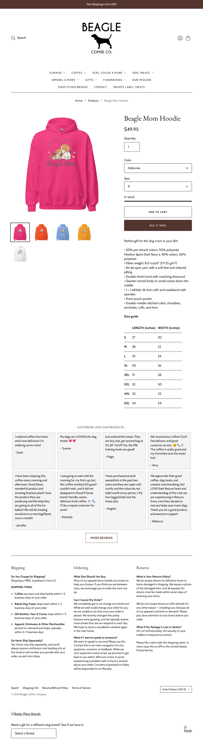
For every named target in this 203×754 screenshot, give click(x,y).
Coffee (77, 72)
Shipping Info (31, 688)
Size (127, 178)
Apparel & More (63, 79)
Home (78, 100)
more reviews (101, 538)
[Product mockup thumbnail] (20, 232)
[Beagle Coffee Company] (101, 38)
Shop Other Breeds (73, 87)
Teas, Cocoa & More (107, 72)
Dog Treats (141, 72)
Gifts (89, 79)
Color (127, 160)
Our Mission (141, 79)
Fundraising (112, 79)
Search (15, 688)
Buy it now (158, 225)
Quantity (130, 138)
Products (93, 100)
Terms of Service (81, 688)
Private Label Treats (129, 87)
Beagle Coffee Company (33, 694)
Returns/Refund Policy (55, 688)
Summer (55, 72)
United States (174, 689)
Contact (100, 87)
